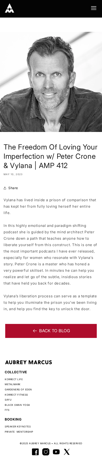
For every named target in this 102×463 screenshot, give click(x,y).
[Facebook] (35, 452)
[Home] (9, 8)
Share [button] (13, 188)
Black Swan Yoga (17, 404)
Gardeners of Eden (18, 389)
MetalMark (13, 384)
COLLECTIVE (16, 372)
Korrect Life (14, 379)
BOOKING (13, 419)
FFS (7, 409)
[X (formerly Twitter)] (67, 452)
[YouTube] (56, 452)
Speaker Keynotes (18, 426)
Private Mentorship (19, 431)
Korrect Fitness (16, 394)
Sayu (8, 399)
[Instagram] (46, 452)
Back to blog (54, 330)
